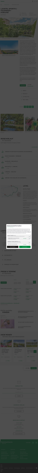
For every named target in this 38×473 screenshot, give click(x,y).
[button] (28, 236)
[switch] (29, 236)
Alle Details (24, 238)
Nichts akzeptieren (12, 246)
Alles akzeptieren (24, 246)
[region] (19, 239)
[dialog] (19, 236)
